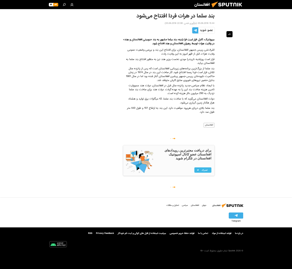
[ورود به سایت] (72, 5)
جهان (204, 205)
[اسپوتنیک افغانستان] (228, 9)
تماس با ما (203, 233)
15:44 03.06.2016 (206, 23)
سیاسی (185, 205)
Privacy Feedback (105, 233)
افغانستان (209, 125)
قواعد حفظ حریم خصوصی (182, 233)
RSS (90, 233)
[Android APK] (58, 244)
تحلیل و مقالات (172, 205)
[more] (229, 34)
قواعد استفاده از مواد (221, 233)
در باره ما (239, 233)
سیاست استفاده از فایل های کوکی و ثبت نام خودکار (142, 233)
